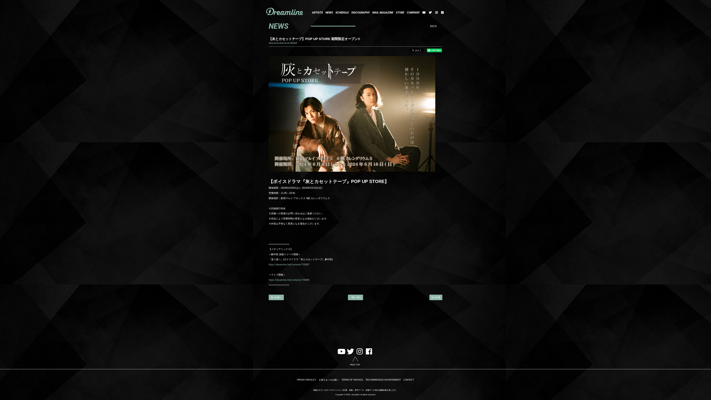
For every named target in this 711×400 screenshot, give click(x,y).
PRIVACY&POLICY (306, 380)
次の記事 (435, 297)
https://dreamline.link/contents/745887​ (289, 264)
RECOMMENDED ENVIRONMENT (383, 380)
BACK (433, 26)
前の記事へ (276, 297)
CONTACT (408, 380)
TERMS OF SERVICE (352, 380)
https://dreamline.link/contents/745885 (289, 280)
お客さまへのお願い (329, 380)
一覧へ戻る (355, 297)
